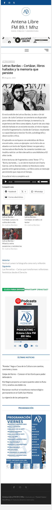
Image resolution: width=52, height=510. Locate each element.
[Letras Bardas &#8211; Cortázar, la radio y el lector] (34, 210)
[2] (9, 466)
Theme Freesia (40, 497)
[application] (26, 181)
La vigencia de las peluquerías (15, 397)
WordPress (6, 500)
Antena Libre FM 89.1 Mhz (25, 24)
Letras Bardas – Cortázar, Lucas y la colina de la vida (10, 219)
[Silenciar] (38, 181)
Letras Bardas (8, 61)
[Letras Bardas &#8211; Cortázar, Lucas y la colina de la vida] (12, 210)
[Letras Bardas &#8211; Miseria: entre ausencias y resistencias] (12, 233)
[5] (38, 466)
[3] (19, 466)
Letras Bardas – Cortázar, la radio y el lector (33, 219)
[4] (28, 466)
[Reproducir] (5, 181)
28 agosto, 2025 (10, 78)
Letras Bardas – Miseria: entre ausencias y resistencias (12, 243)
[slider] (44, 181)
